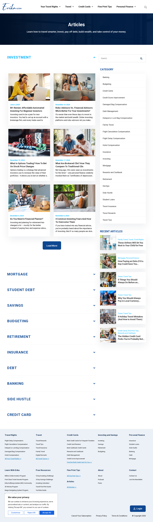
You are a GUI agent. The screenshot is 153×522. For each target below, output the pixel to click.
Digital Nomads (41, 455)
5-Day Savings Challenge (44, 479)
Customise (15, 513)
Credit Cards (84, 6)
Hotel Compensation (111, 145)
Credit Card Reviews (74, 444)
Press (100, 483)
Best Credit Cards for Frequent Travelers (80, 441)
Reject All (31, 513)
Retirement (107, 179)
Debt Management (110, 111)
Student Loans (109, 199)
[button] (52, 245)
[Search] (146, 6)
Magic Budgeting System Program (16, 490)
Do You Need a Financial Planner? (27, 219)
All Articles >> (71, 487)
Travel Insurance (109, 206)
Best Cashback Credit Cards (76, 448)
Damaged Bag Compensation (115, 104)
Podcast (101, 479)
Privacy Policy (101, 516)
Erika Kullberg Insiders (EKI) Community (18, 483)
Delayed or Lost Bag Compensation (117, 118)
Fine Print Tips (105, 6)
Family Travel (108, 125)
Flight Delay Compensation (114, 138)
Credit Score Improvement (114, 98)
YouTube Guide (41, 490)
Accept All (47, 513)
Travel (68, 6)
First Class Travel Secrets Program (16, 479)
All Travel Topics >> (42, 459)
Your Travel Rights (49, 6)
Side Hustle (107, 193)
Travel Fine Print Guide (43, 487)
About (100, 476)
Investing (106, 159)
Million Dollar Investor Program (15, 476)
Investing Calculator (42, 483)
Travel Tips (107, 220)
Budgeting (107, 84)
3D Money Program (11, 487)
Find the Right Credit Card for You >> (79, 462)
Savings (106, 186)
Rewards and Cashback (112, 172)
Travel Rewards (109, 213)
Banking (106, 77)
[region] (31, 505)
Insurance (107, 152)
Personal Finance (125, 6)
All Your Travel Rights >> (13, 459)
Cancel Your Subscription (81, 516)
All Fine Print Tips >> (74, 476)
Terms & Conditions (119, 516)
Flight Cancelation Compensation (116, 131)
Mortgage (107, 165)
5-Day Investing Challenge (45, 476)
